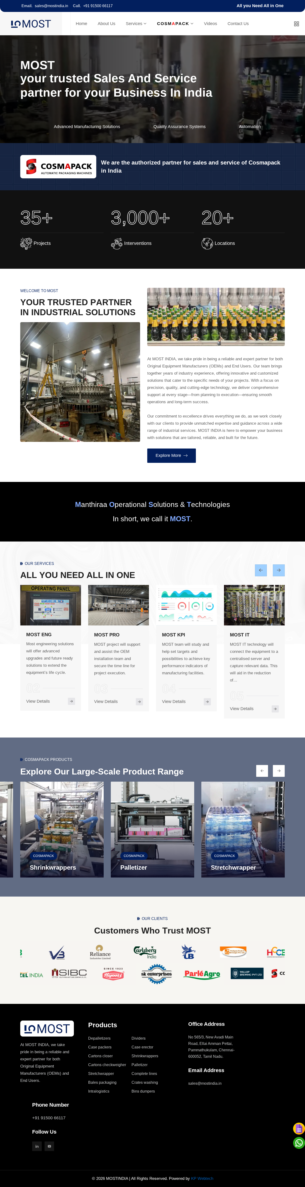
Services (134, 23)
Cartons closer (100, 1056)
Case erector (142, 1047)
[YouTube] (49, 1146)
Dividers (139, 1038)
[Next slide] (262, 771)
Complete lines (232, 867)
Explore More (168, 455)
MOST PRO (39, 634)
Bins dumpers (143, 1091)
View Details (38, 701)
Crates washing (145, 1082)
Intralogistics (98, 1091)
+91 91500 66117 (98, 6)
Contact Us (238, 23)
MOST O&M (243, 634)
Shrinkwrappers (145, 1056)
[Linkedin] (37, 1146)
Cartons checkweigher (107, 1065)
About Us (106, 23)
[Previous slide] (279, 570)
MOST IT (172, 634)
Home (81, 23)
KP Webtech (202, 1178)
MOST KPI (105, 634)
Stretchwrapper (142, 867)
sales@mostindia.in (51, 6)
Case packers (100, 1047)
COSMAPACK (43, 856)
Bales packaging (102, 1082)
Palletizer (43, 867)
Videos (210, 23)
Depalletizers (99, 1038)
